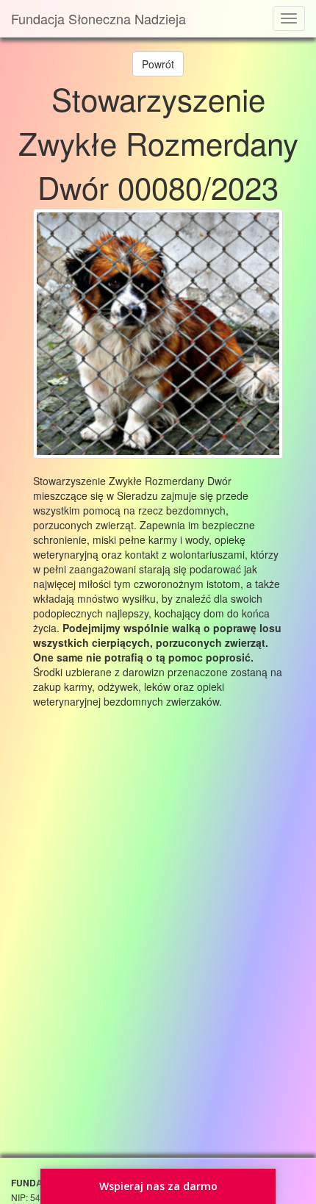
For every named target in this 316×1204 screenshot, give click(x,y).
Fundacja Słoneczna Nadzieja (98, 18)
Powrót (158, 64)
